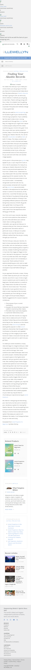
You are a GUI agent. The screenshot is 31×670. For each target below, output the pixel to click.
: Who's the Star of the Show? (20, 568)
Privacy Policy (7, 660)
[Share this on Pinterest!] (12, 432)
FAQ (5, 640)
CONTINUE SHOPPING (6, 8)
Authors (6, 626)
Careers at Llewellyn (9, 650)
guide (24, 160)
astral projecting (20, 112)
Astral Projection (13, 521)
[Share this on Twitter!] (10, 432)
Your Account (7, 636)
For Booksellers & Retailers (11, 642)
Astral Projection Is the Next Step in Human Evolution (15, 526)
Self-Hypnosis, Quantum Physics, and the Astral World (15, 543)
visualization (12, 137)
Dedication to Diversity (10, 652)
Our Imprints (7, 648)
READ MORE (8, 509)
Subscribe (6, 630)
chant (23, 137)
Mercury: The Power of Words (20, 591)
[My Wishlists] (24, 44)
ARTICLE (15, 483)
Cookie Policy (12, 661)
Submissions (7, 655)
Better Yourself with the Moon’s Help (20, 558)
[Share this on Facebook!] (8, 432)
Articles (8, 66)
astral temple (16, 324)
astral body (10, 187)
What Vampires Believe (18, 489)
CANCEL (2, 35)
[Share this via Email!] (16, 432)
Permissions (7, 653)
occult (23, 327)
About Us (6, 647)
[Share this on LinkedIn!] (14, 432)
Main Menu (9, 61)
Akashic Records (23, 93)
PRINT (24, 432)
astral (21, 121)
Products (6, 625)
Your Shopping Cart (9, 635)
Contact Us (7, 638)
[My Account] (21, 44)
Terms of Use (16, 660)
